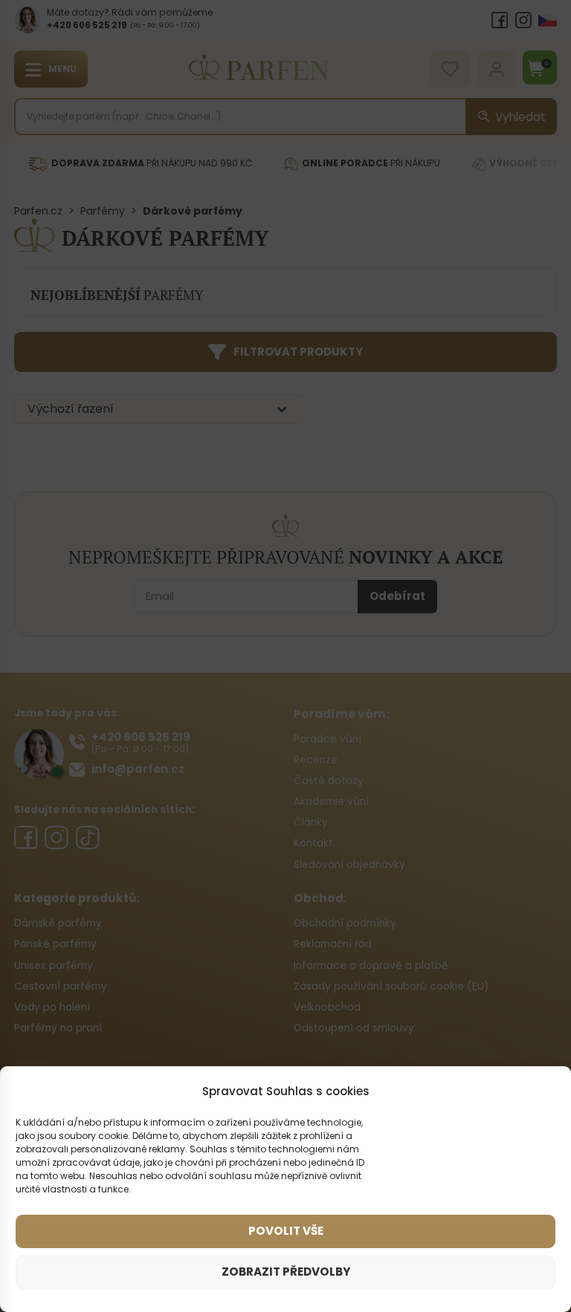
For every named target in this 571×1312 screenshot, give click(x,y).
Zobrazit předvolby (286, 1271)
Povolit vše (285, 1230)
